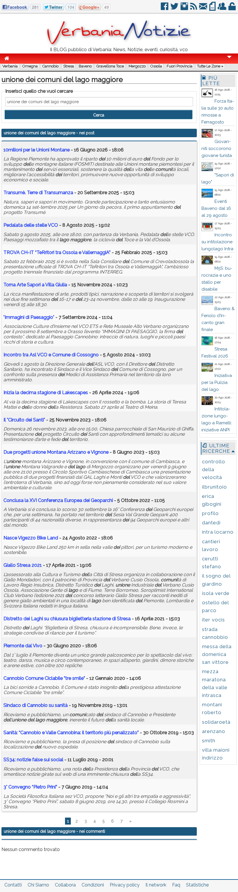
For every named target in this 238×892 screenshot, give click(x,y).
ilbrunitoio (214, 487)
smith (208, 740)
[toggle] (229, 61)
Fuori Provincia (179, 66)
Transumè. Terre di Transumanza (38, 192)
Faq (176, 885)
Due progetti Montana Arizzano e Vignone (56, 452)
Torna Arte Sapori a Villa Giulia (35, 284)
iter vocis (213, 620)
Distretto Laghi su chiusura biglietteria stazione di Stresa (67, 618)
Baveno (85, 66)
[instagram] (185, 8)
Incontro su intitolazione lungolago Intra (217, 241)
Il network (155, 885)
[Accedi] (232, 8)
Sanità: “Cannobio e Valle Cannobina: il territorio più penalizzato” (71, 732)
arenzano (213, 731)
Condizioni (93, 885)
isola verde (216, 593)
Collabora (65, 885)
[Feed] (194, 8)
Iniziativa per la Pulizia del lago (216, 382)
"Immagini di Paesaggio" (28, 317)
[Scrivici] (203, 8)
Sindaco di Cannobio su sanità (35, 705)
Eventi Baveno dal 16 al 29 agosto (216, 208)
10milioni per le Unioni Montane (36, 150)
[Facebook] (165, 8)
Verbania (10, 66)
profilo (210, 513)
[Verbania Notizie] (119, 45)
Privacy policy (125, 885)
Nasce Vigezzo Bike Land (30, 538)
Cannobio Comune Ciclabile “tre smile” (44, 678)
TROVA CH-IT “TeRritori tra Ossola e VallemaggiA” (57, 252)
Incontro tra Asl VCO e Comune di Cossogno (51, 354)
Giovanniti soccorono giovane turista (216, 148)
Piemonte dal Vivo (22, 645)
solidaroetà (216, 722)
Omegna (30, 66)
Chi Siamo (38, 885)
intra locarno (218, 532)
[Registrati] (222, 8)
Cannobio (50, 66)
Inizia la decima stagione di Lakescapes (45, 392)
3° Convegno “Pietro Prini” (30, 787)
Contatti (13, 885)
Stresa (68, 66)
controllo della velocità (213, 469)
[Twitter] (174, 8)
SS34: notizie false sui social (33, 759)
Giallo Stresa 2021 (22, 565)
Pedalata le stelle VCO (30, 225)
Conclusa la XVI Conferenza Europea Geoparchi (58, 500)
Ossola (156, 66)
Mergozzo (137, 66)
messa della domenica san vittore (217, 654)
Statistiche (197, 885)
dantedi (211, 522)
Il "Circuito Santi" (24, 420)
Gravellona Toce (110, 66)
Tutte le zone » (210, 66)
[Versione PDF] (213, 8)
